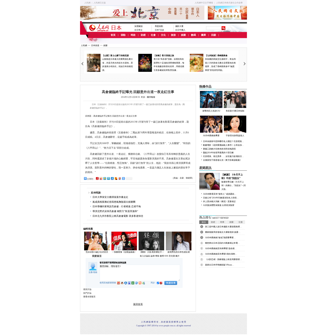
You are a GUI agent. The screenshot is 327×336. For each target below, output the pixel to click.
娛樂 (183, 35)
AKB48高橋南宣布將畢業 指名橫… (221, 248)
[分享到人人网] (112, 178)
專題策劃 (159, 26)
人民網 (87, 3)
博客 (157, 256)
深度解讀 (138, 26)
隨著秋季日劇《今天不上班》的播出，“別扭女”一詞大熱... (233, 181)
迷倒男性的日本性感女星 (178, 252)
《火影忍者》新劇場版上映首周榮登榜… (223, 259)
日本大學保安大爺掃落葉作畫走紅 (110, 197)
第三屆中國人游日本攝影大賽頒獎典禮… (223, 226)
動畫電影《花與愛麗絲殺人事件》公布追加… (223, 145)
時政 (133, 35)
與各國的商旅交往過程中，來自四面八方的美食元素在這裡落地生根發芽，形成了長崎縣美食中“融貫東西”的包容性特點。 (220, 62)
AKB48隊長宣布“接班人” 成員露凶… (219, 194)
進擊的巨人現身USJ (211, 111)
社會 (153, 35)
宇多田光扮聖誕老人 (235, 135)
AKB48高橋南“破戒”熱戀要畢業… (220, 237)
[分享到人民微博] (97, 178)
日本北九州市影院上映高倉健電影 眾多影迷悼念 (117, 216)
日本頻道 (95, 45)
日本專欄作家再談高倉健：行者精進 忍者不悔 (116, 206)
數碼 (193, 35)
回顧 (213, 35)
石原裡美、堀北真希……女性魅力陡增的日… (223, 156)
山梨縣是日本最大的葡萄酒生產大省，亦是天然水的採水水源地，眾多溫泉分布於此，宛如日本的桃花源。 (117, 62)
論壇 (153, 256)
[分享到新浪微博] (101, 178)
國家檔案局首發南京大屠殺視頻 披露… (222, 232)
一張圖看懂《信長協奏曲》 (124, 252)
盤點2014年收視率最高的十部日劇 (218, 152)
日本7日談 (159, 30)
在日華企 (138, 30)
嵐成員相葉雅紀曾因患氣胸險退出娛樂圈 (113, 202)
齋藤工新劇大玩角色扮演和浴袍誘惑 (219, 149)
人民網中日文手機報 (204, 3)
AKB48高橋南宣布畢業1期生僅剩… (221, 254)
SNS (166, 256)
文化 (163, 35)
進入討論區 (145, 256)
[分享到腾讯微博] (108, 178)
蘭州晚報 (151, 97)
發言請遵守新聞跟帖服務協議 (113, 262)
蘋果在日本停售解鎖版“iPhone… (219, 265)
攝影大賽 (179, 26)
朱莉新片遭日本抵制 (235, 111)
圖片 (177, 256)
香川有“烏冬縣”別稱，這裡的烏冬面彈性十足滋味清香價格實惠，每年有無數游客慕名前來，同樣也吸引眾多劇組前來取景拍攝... (169, 62)
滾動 (123, 35)
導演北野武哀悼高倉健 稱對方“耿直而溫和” (115, 211)
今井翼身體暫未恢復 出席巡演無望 (218, 205)
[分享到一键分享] (123, 178)
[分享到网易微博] (119, 178)
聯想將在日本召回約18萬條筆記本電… (222, 243)
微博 (162, 256)
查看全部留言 (89, 296)
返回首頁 (138, 304)
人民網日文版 (100, 3)
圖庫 (203, 35)
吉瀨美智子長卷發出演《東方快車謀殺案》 (222, 160)
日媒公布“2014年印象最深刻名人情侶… (221, 198)
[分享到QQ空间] (104, 178)
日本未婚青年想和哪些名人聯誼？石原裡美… (223, 141)
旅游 (173, 35)
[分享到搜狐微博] (116, 178)
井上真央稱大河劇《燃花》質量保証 (219, 201)
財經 (143, 35)
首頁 (113, 35)
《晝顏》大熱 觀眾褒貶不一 (151, 252)
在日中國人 (180, 30)
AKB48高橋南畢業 (211, 135)
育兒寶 (172, 256)
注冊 (91, 272)
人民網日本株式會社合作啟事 (229, 3)
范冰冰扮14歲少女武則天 (97, 252)
